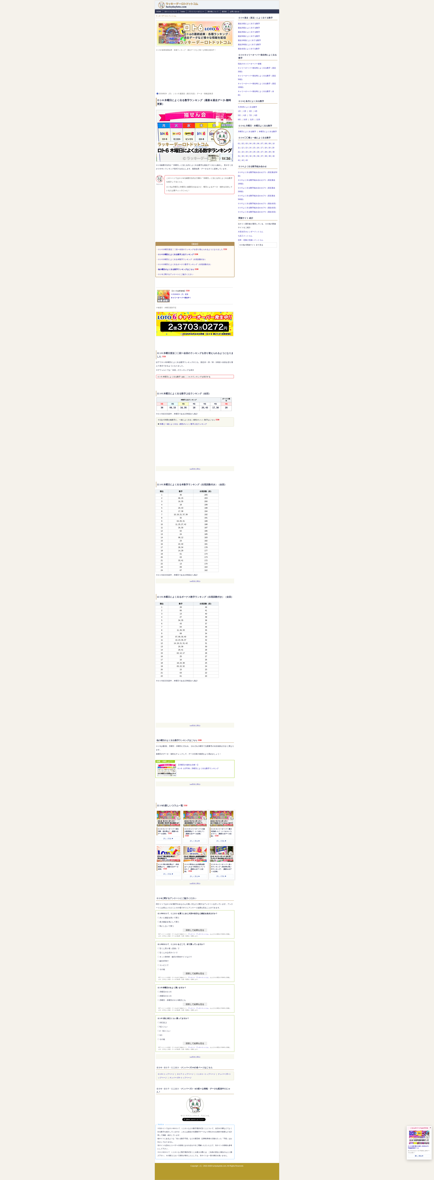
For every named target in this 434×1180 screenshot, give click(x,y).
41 (239, 160)
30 (273, 152)
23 (247, 152)
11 (239, 148)
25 (254, 152)
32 (243, 156)
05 (254, 143)
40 (273, 156)
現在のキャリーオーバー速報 (249, 64)
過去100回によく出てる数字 (249, 40)
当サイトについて (170, 11)
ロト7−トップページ (185, 1074)
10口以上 (163, 1023)
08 (266, 143)
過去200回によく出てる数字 (249, 44)
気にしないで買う (166, 926)
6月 (244, 115)
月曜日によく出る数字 (247, 131)
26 (258, 152)
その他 (162, 969)
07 (262, 143)
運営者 (224, 11)
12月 (258, 120)
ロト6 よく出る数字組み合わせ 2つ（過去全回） (257, 203)
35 (254, 156)
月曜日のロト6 (165, 992)
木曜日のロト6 (165, 996)
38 (266, 156)
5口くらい (163, 1027)
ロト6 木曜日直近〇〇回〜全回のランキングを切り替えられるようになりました (190, 249)
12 (243, 148)
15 (254, 148)
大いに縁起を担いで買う (169, 918)
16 (258, 148)
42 (243, 160)
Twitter (182, 11)
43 (247, 160)
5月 (239, 115)
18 (266, 148)
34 (250, 156)
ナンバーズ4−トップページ (180, 1078)
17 (262, 148)
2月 (244, 111)
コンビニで (164, 965)
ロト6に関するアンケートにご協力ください (175, 274)
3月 (250, 111)
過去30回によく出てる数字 (249, 32)
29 (270, 152)
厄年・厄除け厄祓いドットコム (250, 240)
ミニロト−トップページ (205, 1074)
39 (270, 156)
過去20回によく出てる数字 (249, 28)
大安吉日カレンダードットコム (250, 232)
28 (266, 152)
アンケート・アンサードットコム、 (199, 934)
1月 (239, 111)
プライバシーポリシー (196, 11)
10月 (245, 120)
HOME (158, 11)
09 (270, 143)
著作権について (213, 11)
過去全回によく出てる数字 (249, 49)
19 (269, 148)
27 (262, 152)
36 (258, 156)
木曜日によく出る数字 (268, 131)
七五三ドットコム (245, 236)
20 (273, 148)
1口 (160, 1035)
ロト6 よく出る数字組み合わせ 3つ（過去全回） (257, 208)
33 (247, 156)
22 (243, 152)
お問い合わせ (234, 11)
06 (258, 143)
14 (250, 148)
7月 (250, 115)
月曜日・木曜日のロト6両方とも (172, 1000)
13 (246, 148)
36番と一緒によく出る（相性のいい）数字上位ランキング (183, 424)
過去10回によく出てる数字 (249, 24)
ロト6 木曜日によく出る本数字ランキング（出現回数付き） (182, 259)
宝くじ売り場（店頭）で (169, 948)
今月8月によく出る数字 (247, 107)
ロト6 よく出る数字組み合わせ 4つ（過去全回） (257, 212)
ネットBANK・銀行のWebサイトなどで (175, 957)
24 (250, 152)
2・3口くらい (165, 1031)
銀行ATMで (164, 961)
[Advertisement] (195, 71)
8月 (256, 115)
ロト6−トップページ (166, 1074)
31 (239, 156)
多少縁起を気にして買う (169, 922)
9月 (239, 120)
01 (239, 143)
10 (273, 143)
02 (243, 143)
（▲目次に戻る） (195, 469)
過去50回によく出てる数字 (249, 36)
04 (250, 143)
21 (239, 152)
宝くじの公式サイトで (168, 953)
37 (262, 156)
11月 (252, 120)
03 (247, 143)
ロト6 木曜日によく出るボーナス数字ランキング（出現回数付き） (185, 264)
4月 (256, 111)
